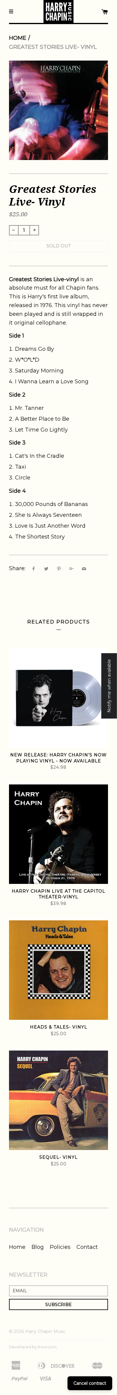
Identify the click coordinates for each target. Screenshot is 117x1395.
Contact (87, 1247)
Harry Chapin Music (45, 1331)
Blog (38, 1247)
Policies (60, 1247)
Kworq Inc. (48, 1347)
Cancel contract (90, 1383)
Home (17, 38)
